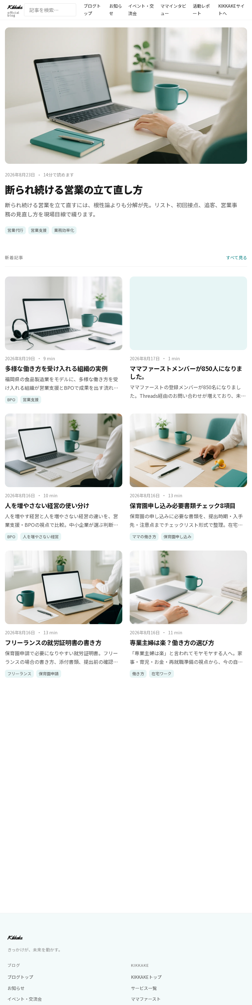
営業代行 (15, 230)
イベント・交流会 (141, 9)
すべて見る (236, 257)
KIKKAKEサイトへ (231, 9)
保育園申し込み (177, 536)
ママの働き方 (144, 536)
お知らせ (115, 9)
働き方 (138, 673)
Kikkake (14, 10)
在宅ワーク (161, 673)
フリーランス (19, 673)
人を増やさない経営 (41, 536)
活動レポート (201, 9)
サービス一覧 (144, 988)
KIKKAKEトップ (146, 977)
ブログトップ (92, 9)
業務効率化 (64, 230)
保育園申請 (49, 673)
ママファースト (146, 999)
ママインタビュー (173, 9)
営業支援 (39, 230)
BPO (11, 399)
